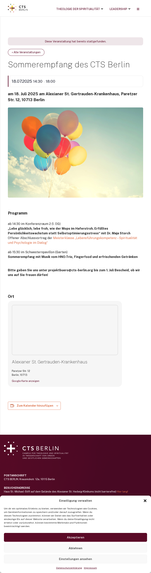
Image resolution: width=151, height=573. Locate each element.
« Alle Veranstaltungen (26, 52)
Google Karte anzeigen (25, 381)
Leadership (118, 9)
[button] (145, 501)
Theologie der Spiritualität (78, 9)
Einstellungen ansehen (75, 559)
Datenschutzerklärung (69, 568)
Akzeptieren (75, 537)
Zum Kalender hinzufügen (35, 405)
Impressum (90, 568)
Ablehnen (75, 548)
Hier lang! (122, 491)
